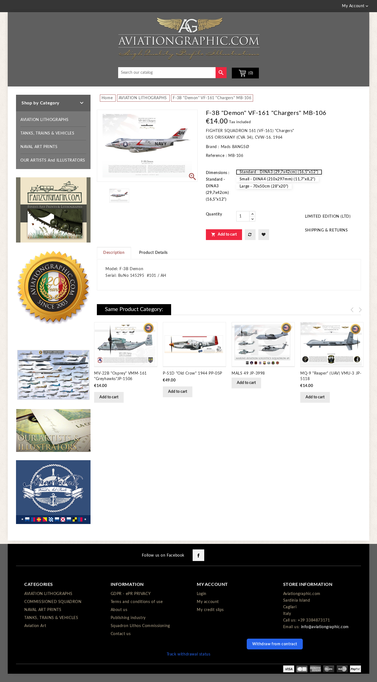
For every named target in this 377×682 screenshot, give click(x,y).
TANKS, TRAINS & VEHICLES (47, 133)
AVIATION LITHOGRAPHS (44, 120)
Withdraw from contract (274, 644)
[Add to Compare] (250, 234)
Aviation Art (35, 626)
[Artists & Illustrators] (53, 430)
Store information (308, 584)
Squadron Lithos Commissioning (140, 626)
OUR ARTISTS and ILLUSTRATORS (52, 160)
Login (201, 594)
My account (208, 602)
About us (119, 610)
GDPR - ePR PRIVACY (131, 594)
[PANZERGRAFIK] (53, 210)
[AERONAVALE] (53, 492)
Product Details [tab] (153, 253)
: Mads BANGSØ (233, 147)
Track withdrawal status (189, 654)
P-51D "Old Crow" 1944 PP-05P (192, 373)
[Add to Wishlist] (263, 234)
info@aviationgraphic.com (325, 627)
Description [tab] (114, 253)
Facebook (198, 555)
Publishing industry (128, 618)
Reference (215, 156)
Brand (211, 147)
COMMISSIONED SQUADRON (53, 602)
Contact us (121, 634)
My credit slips (210, 610)
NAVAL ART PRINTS (39, 147)
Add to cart (224, 234)
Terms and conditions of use (137, 602)
